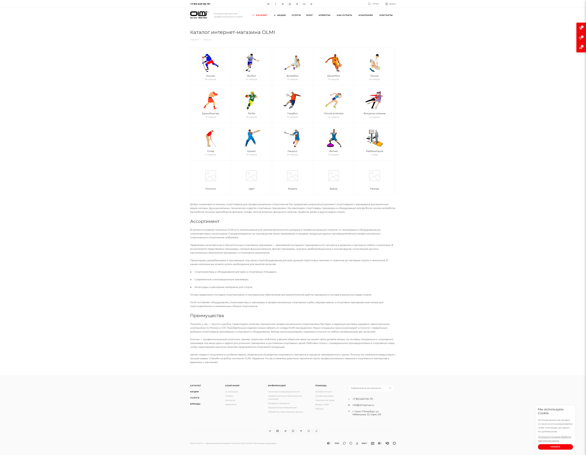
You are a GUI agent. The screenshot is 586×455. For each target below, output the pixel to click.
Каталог (195, 385)
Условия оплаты (323, 391)
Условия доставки (324, 396)
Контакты (230, 400)
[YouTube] (304, 3)
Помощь (321, 385)
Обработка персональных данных (285, 412)
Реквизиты (231, 404)
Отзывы (229, 396)
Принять (555, 447)
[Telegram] (297, 3)
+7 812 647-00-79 (200, 3)
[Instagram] (290, 3)
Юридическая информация (282, 407)
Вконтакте (269, 431)
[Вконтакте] (268, 3)
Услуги (194, 398)
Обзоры (319, 408)
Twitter (285, 431)
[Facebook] (275, 3)
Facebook (277, 431)
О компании (231, 391)
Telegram (301, 431)
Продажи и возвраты (279, 403)
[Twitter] (282, 3)
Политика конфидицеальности (284, 391)
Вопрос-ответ (322, 404)
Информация (277, 385)
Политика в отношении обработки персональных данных (554, 439)
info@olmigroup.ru (363, 405)
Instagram (293, 431)
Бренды (195, 404)
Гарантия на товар (325, 400)
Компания (232, 385)
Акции (194, 391)
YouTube (308, 431)
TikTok (311, 3)
